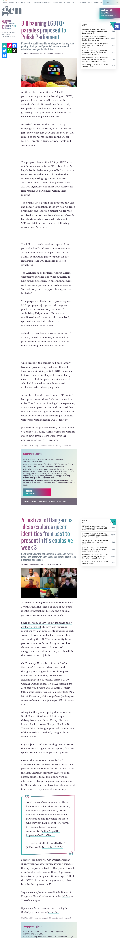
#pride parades (62, 501)
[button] (117, 26)
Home (5, 2)
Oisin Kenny (56, 564)
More (96, 2)
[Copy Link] (9, 45)
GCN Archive (57, 2)
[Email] (4, 45)
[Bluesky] (4, 55)
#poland (52, 501)
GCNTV (29, 2)
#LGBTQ (34, 501)
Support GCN (69, 2)
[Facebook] (14, 45)
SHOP (90, 2)
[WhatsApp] (9, 50)
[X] (14, 50)
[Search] (117, 2)
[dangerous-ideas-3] (49, 583)
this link (66, 896)
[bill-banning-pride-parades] (49, 72)
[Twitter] (4, 50)
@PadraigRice (49, 802)
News (11, 2)
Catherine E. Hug (58, 53)
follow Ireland (36, 415)
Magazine (20, 2)
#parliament (43, 501)
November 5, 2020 (52, 847)
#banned (26, 501)
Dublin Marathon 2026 (42, 2)
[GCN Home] (12, 11)
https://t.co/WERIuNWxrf (40, 835)
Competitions (81, 2)
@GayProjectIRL (51, 831)
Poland (70, 132)
